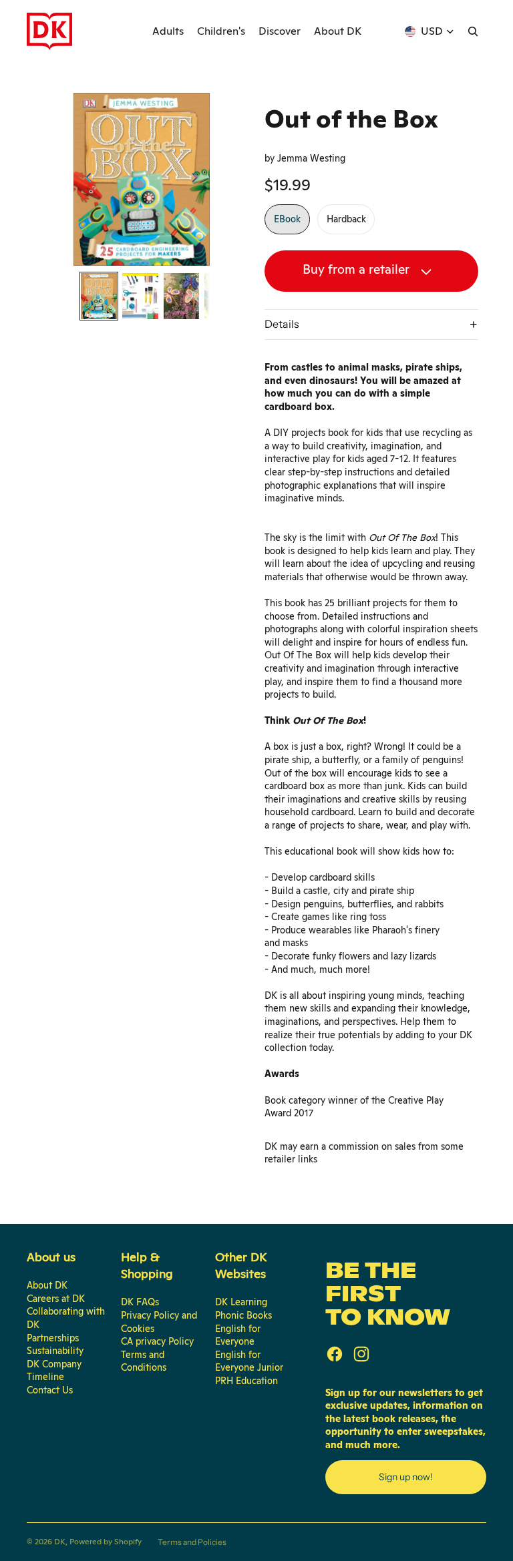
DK (59, 1541)
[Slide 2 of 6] (140, 295)
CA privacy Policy (157, 1341)
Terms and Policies (192, 1542)
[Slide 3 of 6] (182, 295)
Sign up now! (406, 1477)
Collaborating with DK (66, 1318)
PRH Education (246, 1381)
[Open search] (473, 31)
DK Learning (241, 1302)
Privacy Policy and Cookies (159, 1322)
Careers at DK (56, 1299)
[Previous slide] (84, 179)
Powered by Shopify (105, 1541)
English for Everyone (238, 1335)
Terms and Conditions (143, 1361)
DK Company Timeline (54, 1370)
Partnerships (53, 1338)
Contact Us (50, 1390)
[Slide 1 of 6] (99, 295)
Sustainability (55, 1351)
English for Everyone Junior (249, 1361)
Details (282, 323)
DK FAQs (140, 1302)
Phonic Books (243, 1315)
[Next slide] (199, 179)
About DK (47, 1285)
